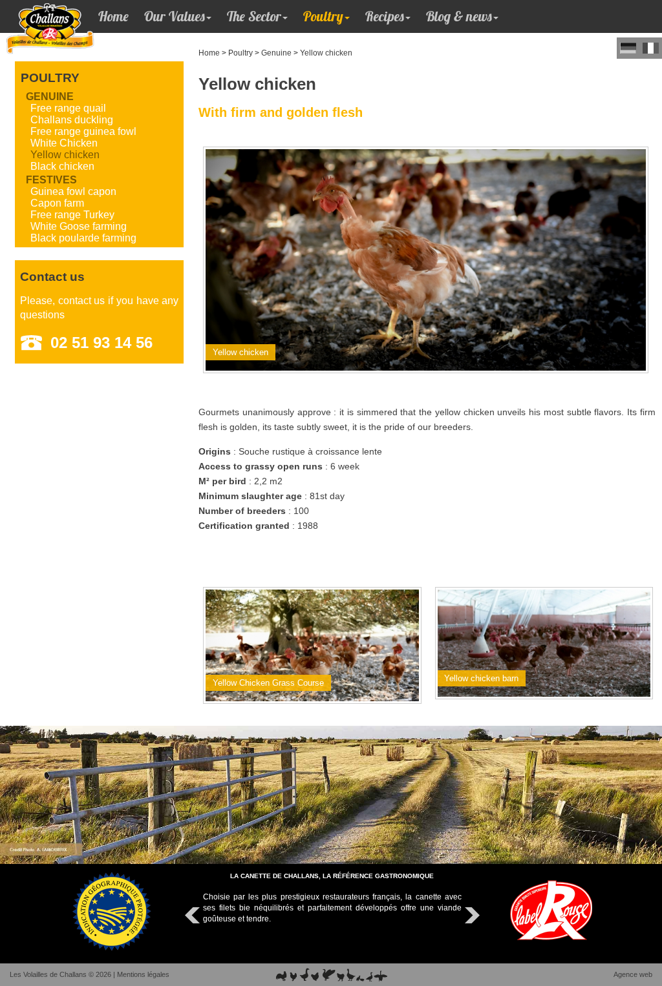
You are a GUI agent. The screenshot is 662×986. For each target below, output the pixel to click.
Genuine (276, 52)
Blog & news (459, 16)
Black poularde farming (83, 237)
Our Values (174, 16)
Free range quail (68, 108)
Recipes (384, 16)
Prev (194, 915)
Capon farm (57, 203)
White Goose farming (78, 226)
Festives (51, 179)
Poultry (323, 16)
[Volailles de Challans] (37, 20)
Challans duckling (71, 119)
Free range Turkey (72, 214)
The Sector (254, 16)
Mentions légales (143, 974)
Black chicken (62, 166)
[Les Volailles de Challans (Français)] (651, 48)
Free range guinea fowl (83, 131)
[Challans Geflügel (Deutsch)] (628, 48)
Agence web (633, 974)
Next (470, 915)
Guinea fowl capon (73, 191)
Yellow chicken (326, 52)
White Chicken (64, 143)
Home (113, 16)
